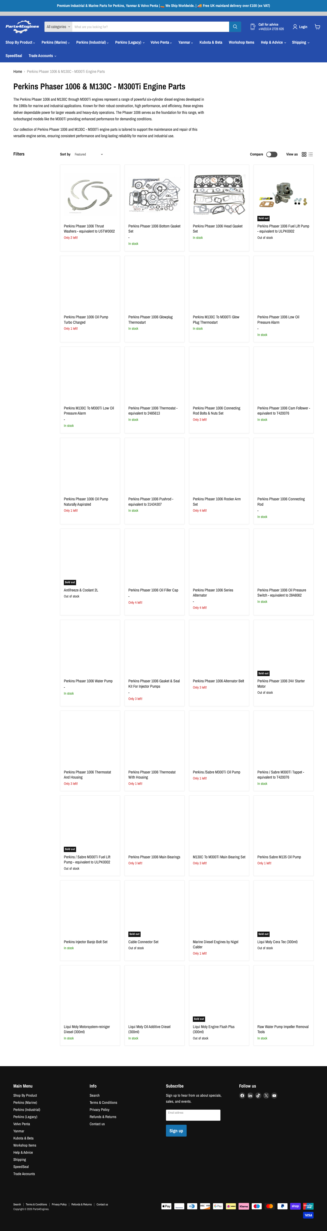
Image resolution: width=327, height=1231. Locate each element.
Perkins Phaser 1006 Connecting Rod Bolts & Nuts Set (216, 410)
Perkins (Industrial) (91, 42)
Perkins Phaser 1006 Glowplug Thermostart (150, 319)
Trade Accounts (41, 55)
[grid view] (304, 154)
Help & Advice (272, 42)
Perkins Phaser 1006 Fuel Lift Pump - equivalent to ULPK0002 (283, 228)
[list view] (310, 154)
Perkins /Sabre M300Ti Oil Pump (216, 772)
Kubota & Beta (211, 42)
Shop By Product (19, 42)
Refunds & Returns (103, 1116)
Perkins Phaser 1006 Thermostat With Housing (152, 774)
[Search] (235, 27)
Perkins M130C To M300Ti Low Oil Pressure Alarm (89, 410)
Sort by (65, 154)
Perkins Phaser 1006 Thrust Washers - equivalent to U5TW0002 (89, 228)
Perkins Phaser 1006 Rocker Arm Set (217, 501)
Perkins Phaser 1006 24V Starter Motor (281, 683)
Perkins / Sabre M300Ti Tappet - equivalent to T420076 (280, 774)
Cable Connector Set (143, 942)
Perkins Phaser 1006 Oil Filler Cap (153, 590)
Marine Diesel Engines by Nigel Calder (215, 944)
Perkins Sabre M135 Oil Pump (279, 857)
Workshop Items (241, 42)
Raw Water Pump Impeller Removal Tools (283, 1029)
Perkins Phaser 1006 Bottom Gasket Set (154, 228)
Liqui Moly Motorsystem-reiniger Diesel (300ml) (87, 1029)
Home (17, 71)
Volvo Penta (160, 42)
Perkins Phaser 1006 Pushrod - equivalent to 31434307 (150, 501)
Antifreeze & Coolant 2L (81, 590)
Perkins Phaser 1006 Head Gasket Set (217, 228)
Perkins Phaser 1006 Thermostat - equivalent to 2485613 (153, 410)
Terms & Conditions (103, 1102)
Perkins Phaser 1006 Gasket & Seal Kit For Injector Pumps (154, 683)
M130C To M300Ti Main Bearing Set (219, 857)
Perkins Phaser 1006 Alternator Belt (218, 681)
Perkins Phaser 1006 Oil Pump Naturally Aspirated (86, 501)
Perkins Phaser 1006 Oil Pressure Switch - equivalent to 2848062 (281, 592)
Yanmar (184, 42)
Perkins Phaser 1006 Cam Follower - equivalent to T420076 (283, 410)
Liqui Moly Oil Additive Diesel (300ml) (149, 1029)
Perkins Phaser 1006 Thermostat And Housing (87, 774)
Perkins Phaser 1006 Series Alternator (213, 592)
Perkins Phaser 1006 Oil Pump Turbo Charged (86, 319)
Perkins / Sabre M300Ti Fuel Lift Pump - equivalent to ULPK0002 (87, 859)
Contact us (97, 1123)
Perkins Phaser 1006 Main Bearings (154, 857)
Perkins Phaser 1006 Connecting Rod (281, 501)
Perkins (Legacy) (128, 42)
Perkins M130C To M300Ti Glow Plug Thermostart (216, 319)
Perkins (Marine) (55, 42)
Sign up (176, 1131)
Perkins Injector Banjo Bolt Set (85, 942)
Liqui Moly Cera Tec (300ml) (277, 942)
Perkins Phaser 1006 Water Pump (88, 681)
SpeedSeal (14, 55)
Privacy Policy (99, 1109)
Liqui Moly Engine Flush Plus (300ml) (213, 1029)
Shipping (299, 42)
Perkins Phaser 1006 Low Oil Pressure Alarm (278, 319)
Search (95, 1095)
